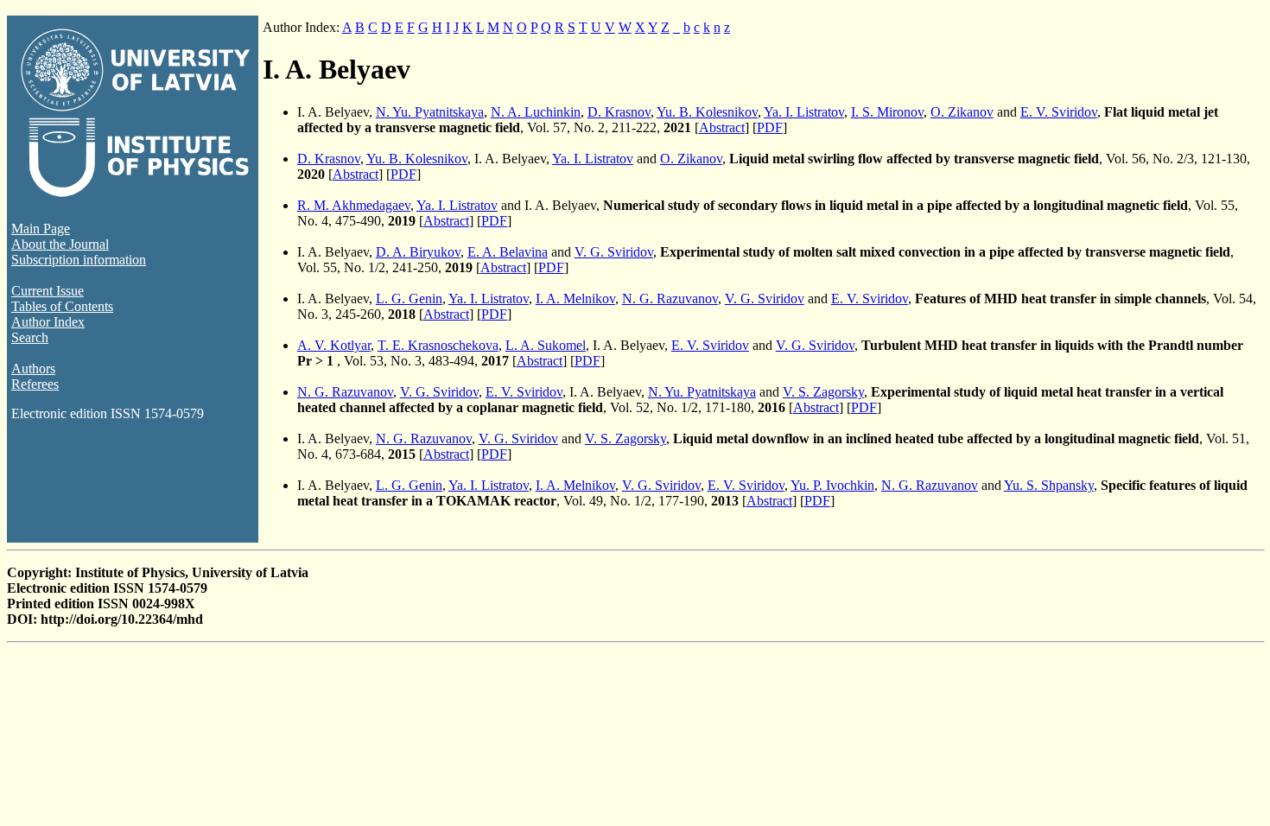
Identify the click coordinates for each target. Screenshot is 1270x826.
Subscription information (78, 259)
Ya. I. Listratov (804, 112)
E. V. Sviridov (1058, 112)
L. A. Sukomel (545, 345)
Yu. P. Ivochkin (832, 485)
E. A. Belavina (507, 252)
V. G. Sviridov (614, 252)
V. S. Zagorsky (823, 391)
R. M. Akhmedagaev (353, 205)
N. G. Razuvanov (670, 298)
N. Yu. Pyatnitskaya (430, 112)
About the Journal (60, 244)
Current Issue (47, 290)
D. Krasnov (619, 112)
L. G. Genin (409, 298)
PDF (770, 127)
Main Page (40, 228)
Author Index (48, 322)
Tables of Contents (62, 306)
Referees (35, 384)
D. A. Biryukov (418, 252)
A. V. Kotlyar (334, 345)
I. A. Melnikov (575, 298)
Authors (33, 368)
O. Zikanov (962, 112)
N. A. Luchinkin (536, 112)
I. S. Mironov (887, 112)
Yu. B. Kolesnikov (707, 112)
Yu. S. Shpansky (1049, 485)
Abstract (722, 127)
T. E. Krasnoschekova (438, 345)
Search (29, 337)
